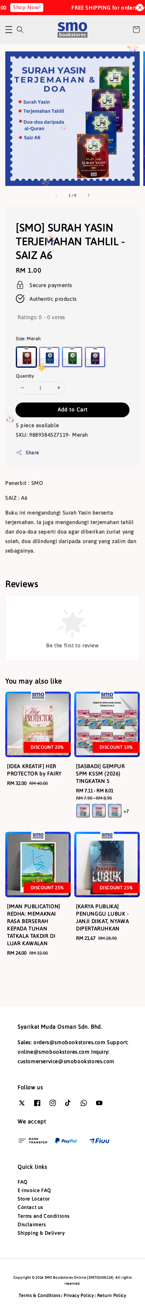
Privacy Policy (79, 1295)
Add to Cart (73, 409)
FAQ (22, 1182)
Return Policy (111, 1295)
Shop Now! (20, 7)
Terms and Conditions (44, 1216)
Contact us (30, 1207)
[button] (9, 29)
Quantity (25, 376)
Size (28, 338)
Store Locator (34, 1199)
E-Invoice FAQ (34, 1190)
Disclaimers (32, 1224)
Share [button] (32, 452)
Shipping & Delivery (41, 1233)
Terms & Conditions (40, 1295)
